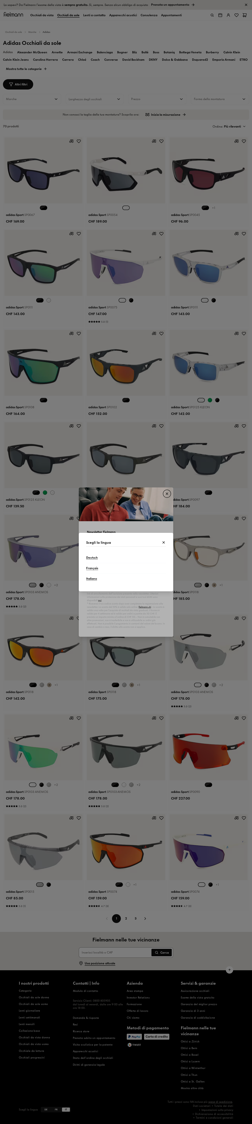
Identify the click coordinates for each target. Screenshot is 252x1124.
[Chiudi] (163, 542)
